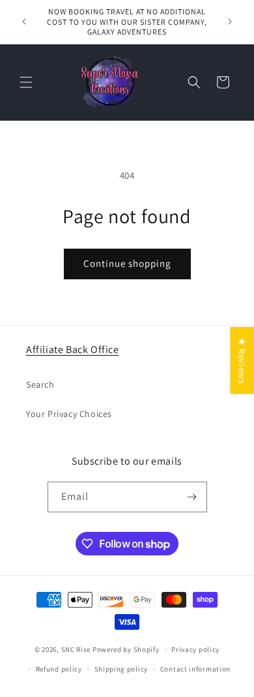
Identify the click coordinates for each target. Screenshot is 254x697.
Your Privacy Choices (69, 414)
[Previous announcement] (24, 21)
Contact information (195, 669)
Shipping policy (121, 669)
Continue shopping (127, 263)
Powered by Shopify (126, 649)
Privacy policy (195, 649)
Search (40, 384)
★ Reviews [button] (242, 360)
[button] (26, 82)
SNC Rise (76, 649)
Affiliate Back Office (72, 349)
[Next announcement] (230, 21)
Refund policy (59, 669)
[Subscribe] (192, 497)
